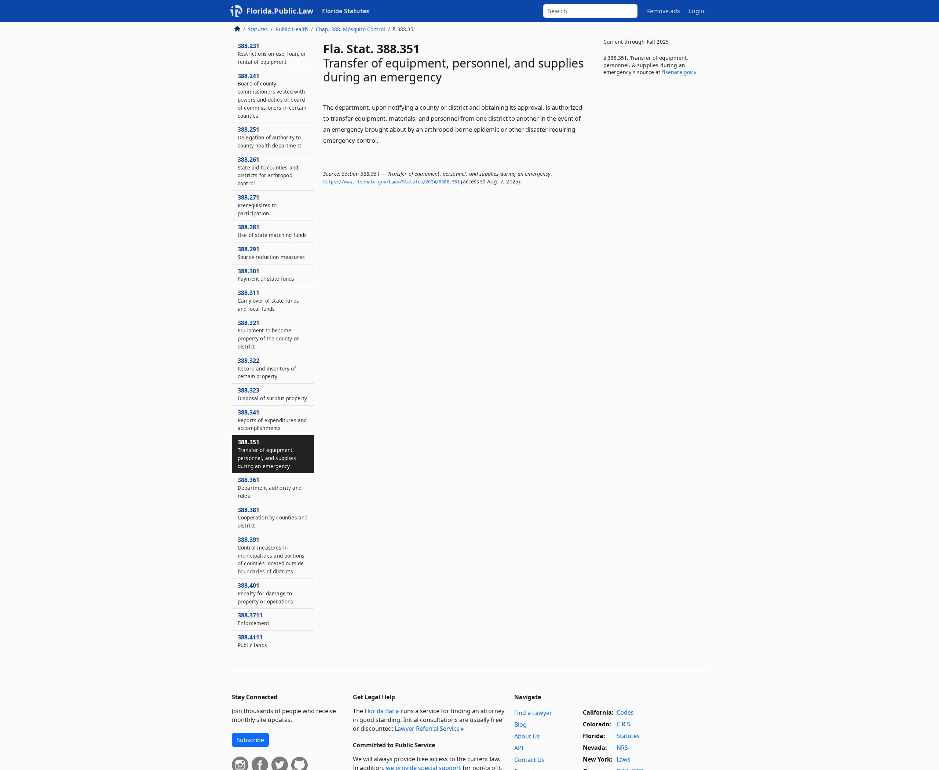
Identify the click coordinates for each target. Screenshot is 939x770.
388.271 (257, 205)
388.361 (270, 487)
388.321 (268, 334)
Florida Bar (380, 711)
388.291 (271, 252)
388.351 (267, 453)
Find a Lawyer (533, 713)
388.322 (267, 368)
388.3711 (253, 619)
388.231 (272, 53)
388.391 (271, 555)
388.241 (272, 95)
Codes (625, 712)
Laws (624, 759)
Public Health (291, 29)
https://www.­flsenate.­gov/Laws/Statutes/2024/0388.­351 (391, 182)
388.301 (266, 274)
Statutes (258, 29)
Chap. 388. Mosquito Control (350, 29)
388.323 (272, 394)
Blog (520, 724)
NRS (622, 748)
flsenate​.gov (677, 72)
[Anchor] (383, 140)
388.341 (272, 420)
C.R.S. (624, 724)
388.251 (269, 137)
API (518, 748)
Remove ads (663, 11)
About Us (527, 736)
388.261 (268, 171)
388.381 (272, 517)
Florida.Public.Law (279, 11)
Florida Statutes (345, 11)
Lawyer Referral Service (427, 729)
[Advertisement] (652, 203)
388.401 (265, 593)
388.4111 (252, 641)
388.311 (268, 300)
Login (696, 11)
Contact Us (529, 760)
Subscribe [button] (250, 740)
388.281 (272, 230)
